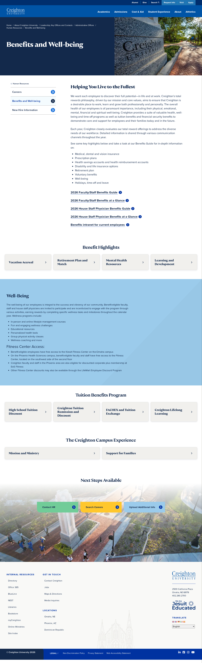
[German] (179, 622)
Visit (182, 2)
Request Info (169, 2)
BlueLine (12, 593)
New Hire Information (25, 110)
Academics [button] (104, 11)
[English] (173, 622)
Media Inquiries (51, 600)
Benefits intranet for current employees (98, 225)
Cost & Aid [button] (138, 11)
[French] (176, 622)
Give (145, 2)
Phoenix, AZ (50, 623)
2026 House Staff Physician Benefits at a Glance (104, 217)
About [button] (178, 11)
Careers (17, 92)
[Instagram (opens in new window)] (188, 652)
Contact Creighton (53, 580)
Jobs (46, 587)
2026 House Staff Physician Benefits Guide (100, 209)
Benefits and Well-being (26, 101)
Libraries (12, 607)
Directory (12, 580)
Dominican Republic (54, 629)
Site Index (13, 633)
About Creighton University (26, 25)
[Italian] (181, 622)
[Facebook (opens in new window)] (184, 652)
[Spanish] (184, 622)
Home (9, 25)
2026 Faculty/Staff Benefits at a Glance (98, 200)
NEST (10, 600)
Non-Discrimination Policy (74, 653)
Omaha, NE (49, 616)
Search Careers (94, 507)
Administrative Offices (84, 25)
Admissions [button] (120, 11)
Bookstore (13, 613)
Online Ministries (16, 626)
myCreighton (14, 620)
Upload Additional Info (142, 507)
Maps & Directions (53, 593)
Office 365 (13, 587)
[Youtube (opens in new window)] (193, 652)
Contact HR (48, 507)
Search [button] (154, 2)
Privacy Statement (95, 653)
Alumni (135, 2)
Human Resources (14, 28)
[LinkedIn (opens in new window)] (179, 652)
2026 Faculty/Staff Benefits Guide (94, 192)
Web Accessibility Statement (118, 653)
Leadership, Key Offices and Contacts (57, 25)
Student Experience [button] (159, 11)
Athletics (191, 11)
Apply (190, 2)
